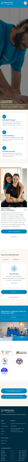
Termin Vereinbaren (14, 231)
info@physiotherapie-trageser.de (18, 423)
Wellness (3, 431)
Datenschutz (4, 440)
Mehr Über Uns (14, 297)
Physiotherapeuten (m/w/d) (14, 396)
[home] (7, 3)
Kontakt (14, 292)
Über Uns (14, 236)
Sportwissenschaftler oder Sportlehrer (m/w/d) (14, 391)
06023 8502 (13, 426)
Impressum (3, 443)
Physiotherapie (4, 426)
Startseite (3, 423)
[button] (25, 3)
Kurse (2, 433)
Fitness (2, 428)
